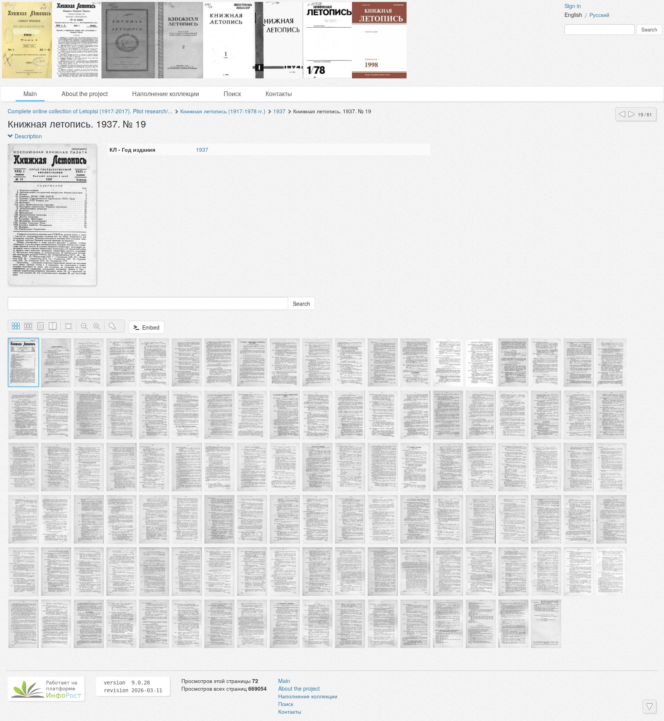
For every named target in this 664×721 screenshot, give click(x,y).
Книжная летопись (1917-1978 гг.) (223, 111)
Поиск (232, 93)
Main (30, 93)
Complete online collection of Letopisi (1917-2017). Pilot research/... (90, 111)
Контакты (279, 93)
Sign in (572, 6)
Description (27, 136)
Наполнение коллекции (165, 93)
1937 (279, 111)
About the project (84, 93)
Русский (599, 14)
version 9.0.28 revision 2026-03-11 (133, 686)
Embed (149, 327)
